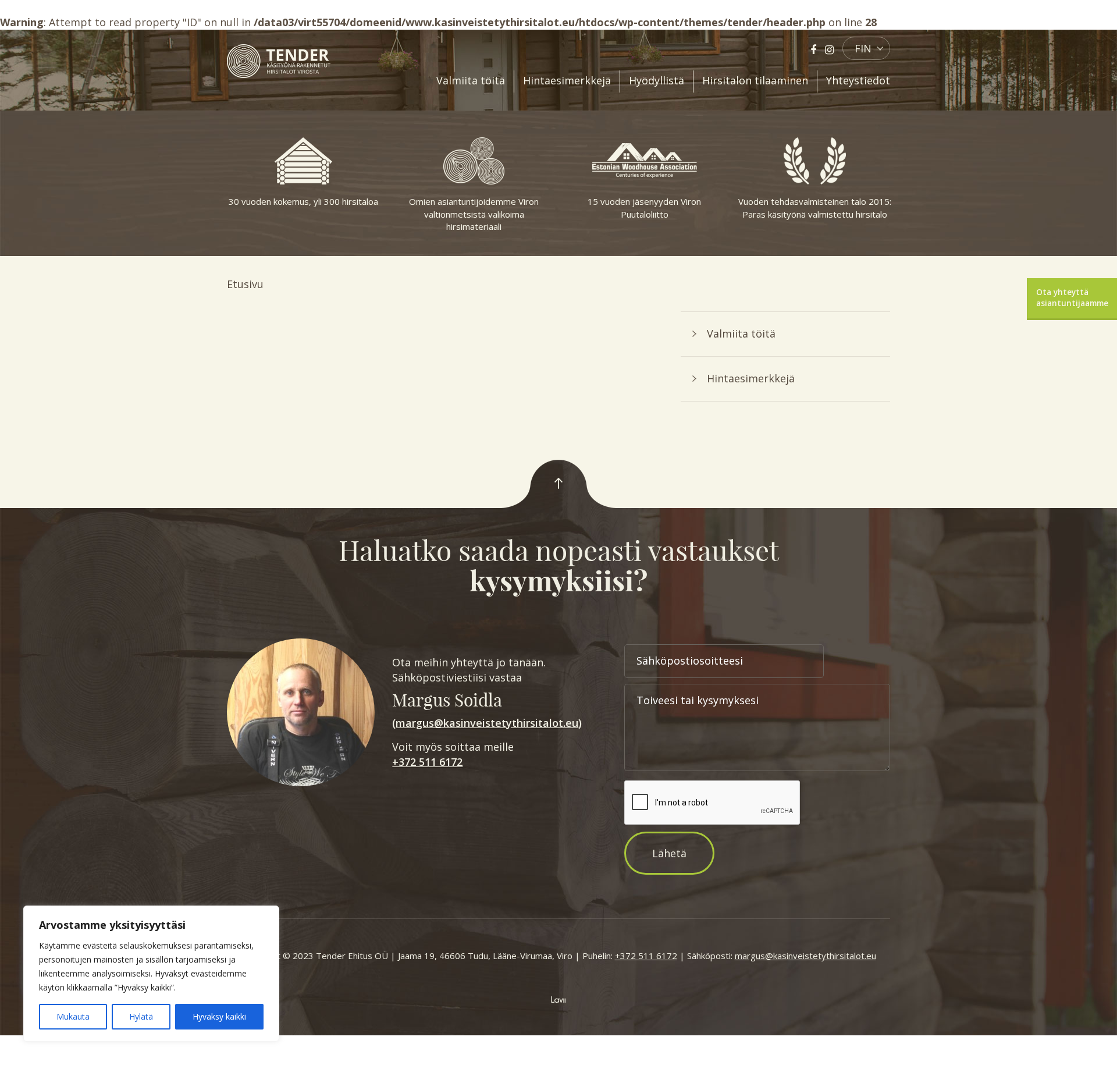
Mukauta (73, 1016)
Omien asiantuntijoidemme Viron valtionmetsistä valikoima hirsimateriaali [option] (474, 214)
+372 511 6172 (427, 762)
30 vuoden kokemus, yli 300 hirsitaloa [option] (303, 201)
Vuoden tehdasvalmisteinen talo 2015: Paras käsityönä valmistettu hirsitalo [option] (814, 207)
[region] (151, 974)
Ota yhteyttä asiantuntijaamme (1072, 297)
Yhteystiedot (858, 80)
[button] (866, 48)
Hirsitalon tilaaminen (755, 80)
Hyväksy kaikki (219, 1016)
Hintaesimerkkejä (567, 80)
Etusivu (245, 284)
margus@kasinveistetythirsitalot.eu (487, 723)
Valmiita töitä (470, 80)
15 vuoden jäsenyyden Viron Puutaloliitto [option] (644, 207)
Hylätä (141, 1016)
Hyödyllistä (656, 80)
